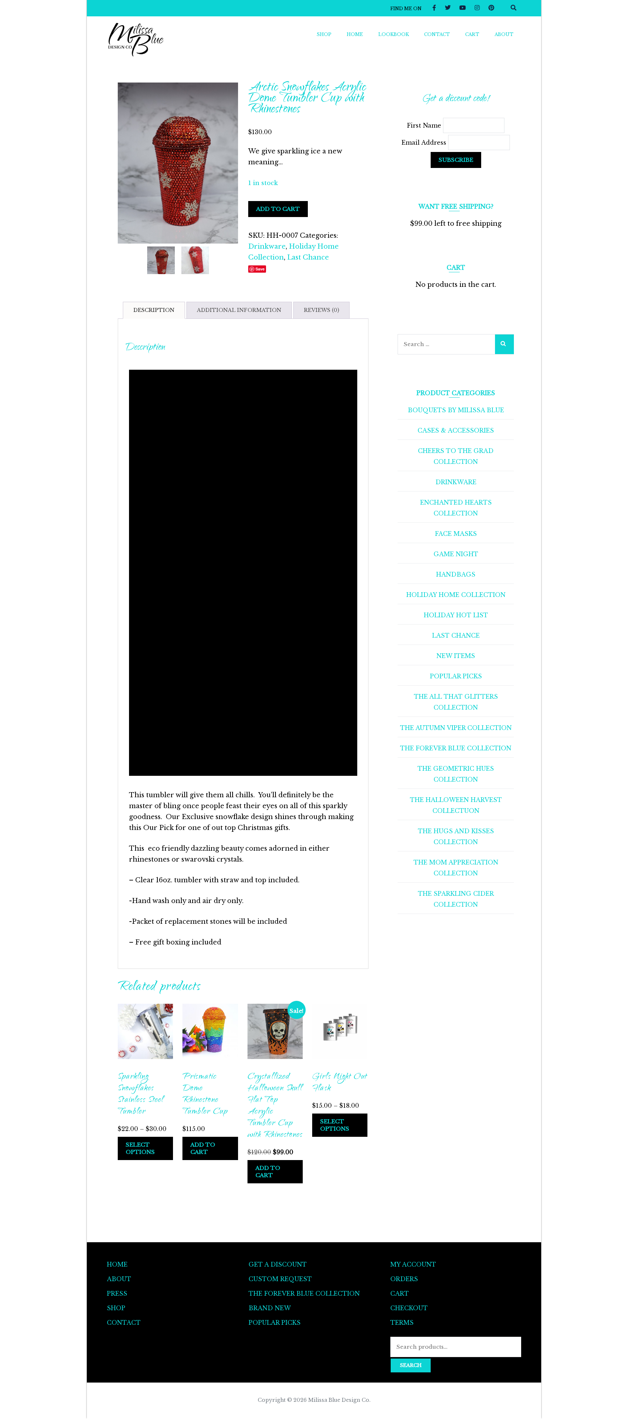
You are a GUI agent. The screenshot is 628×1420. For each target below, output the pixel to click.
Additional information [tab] (239, 310)
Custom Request (280, 1279)
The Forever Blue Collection (455, 748)
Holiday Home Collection (456, 594)
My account (413, 1264)
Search (411, 1365)
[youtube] (462, 8)
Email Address (425, 142)
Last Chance (308, 257)
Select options (140, 1148)
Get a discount (278, 1264)
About (504, 34)
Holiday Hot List (456, 615)
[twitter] (448, 8)
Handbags (455, 574)
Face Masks (456, 533)
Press (117, 1293)
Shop (324, 34)
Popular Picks (456, 676)
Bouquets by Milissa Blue (456, 410)
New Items (455, 655)
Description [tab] (153, 310)
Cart (472, 34)
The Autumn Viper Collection (456, 727)
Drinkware (267, 246)
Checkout (409, 1308)
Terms (402, 1322)
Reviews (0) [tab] (321, 310)
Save (260, 269)
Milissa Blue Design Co (338, 1400)
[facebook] (434, 8)
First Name (425, 125)
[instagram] (477, 8)
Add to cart (278, 208)
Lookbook (393, 34)
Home (355, 34)
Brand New (270, 1308)
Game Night (456, 554)
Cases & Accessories (456, 430)
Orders (404, 1279)
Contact (437, 34)
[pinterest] (491, 8)
